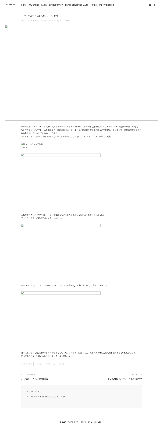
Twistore (34, 5)
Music (94, 5)
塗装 (62, 364)
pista (40, 364)
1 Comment (66, 20)
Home (24, 5)
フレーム (51, 364)
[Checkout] (150, 5)
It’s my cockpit (106, 5)
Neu (23, 20)
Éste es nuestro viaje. (76, 5)
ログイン (51, 396)
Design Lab (96, 422)
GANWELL (28, 364)
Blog (44, 5)
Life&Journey (56, 5)
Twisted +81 (10, 5)
